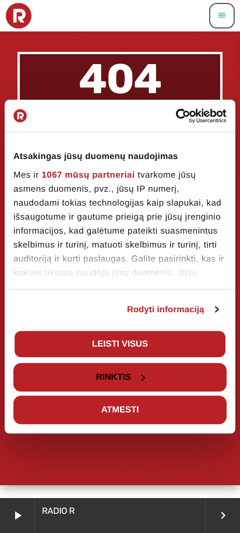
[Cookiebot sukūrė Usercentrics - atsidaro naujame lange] (176, 115)
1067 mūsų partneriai (88, 175)
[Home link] (18, 15)
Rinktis (113, 377)
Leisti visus (120, 344)
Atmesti (120, 410)
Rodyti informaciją (165, 310)
